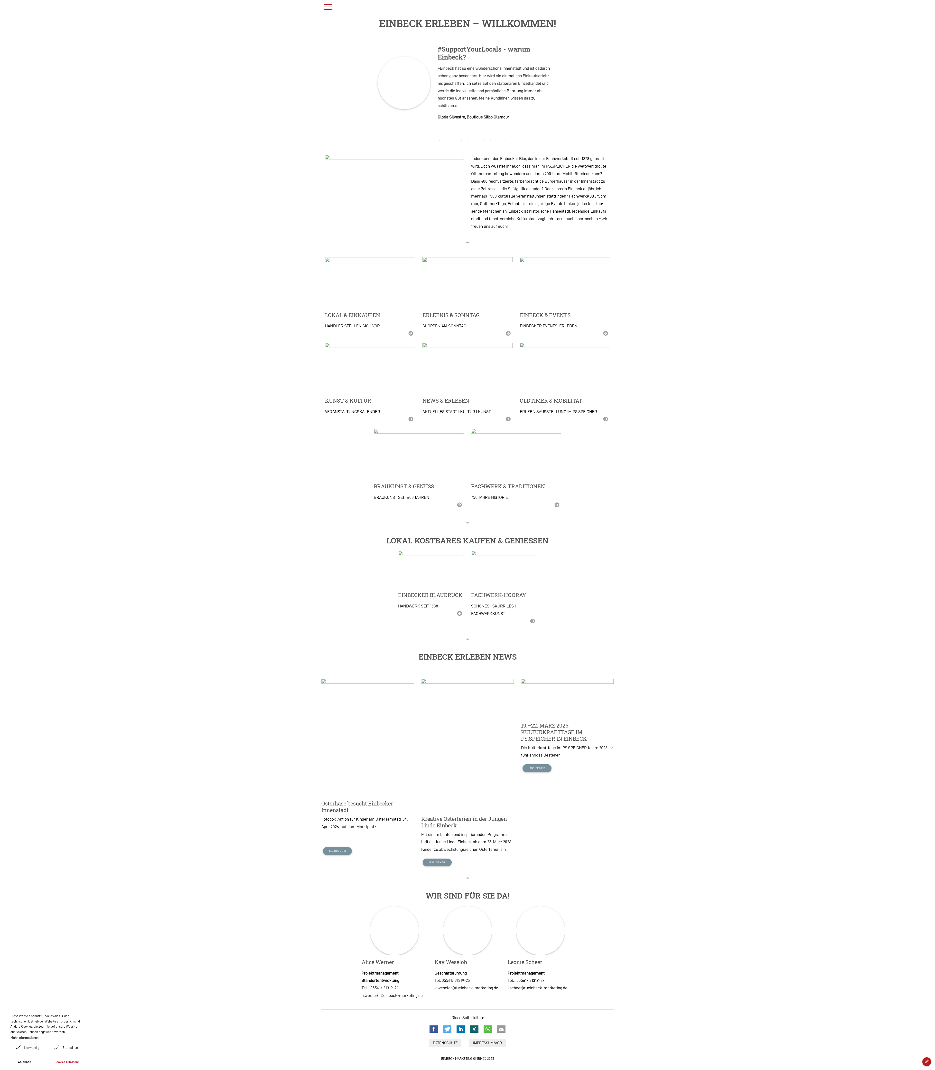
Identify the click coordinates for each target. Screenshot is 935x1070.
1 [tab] (440, 140)
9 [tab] (498, 140)
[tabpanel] (467, 83)
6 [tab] (477, 140)
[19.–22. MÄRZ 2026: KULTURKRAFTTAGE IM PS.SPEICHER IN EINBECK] (567, 698)
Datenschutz (445, 1043)
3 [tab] (455, 140)
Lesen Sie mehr (337, 851)
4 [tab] (462, 140)
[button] (434, 1029)
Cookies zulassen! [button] (67, 1062)
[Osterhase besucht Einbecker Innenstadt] (367, 737)
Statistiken (70, 1047)
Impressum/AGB (487, 1043)
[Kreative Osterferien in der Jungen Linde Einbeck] (467, 744)
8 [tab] (491, 140)
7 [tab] (484, 140)
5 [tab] (469, 140)
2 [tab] (447, 140)
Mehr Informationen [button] (24, 1037)
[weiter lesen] (370, 282)
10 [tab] (506, 140)
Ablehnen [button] (24, 1062)
